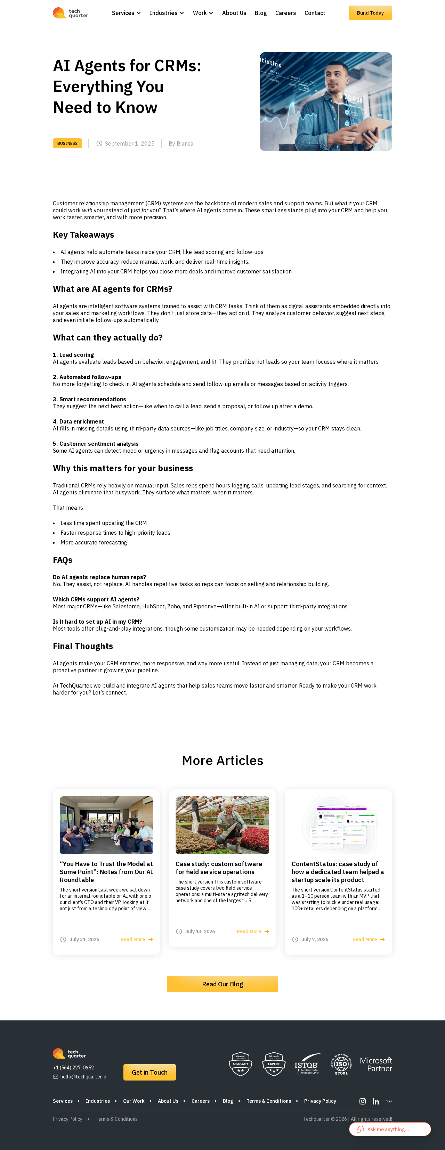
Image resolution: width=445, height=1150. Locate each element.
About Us (234, 12)
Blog (261, 12)
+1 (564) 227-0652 (73, 1068)
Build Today (370, 13)
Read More (133, 939)
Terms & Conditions (268, 1101)
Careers (285, 12)
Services (123, 12)
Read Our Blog (222, 984)
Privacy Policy (320, 1101)
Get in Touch (150, 1072)
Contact (315, 12)
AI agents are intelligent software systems (106, 306)
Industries (164, 12)
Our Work (134, 1101)
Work (200, 12)
